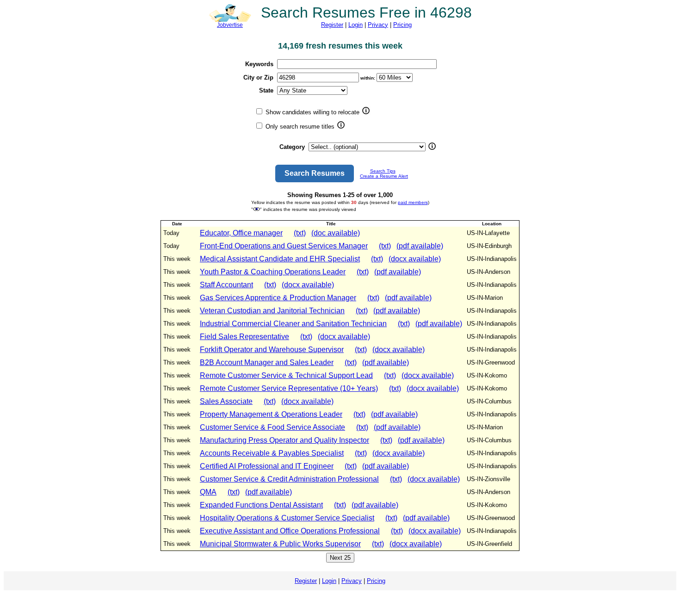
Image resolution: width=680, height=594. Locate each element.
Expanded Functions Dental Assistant (261, 505)
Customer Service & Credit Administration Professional (289, 479)
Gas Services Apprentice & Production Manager (278, 298)
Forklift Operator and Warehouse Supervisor (272, 349)
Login (355, 24)
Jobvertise (230, 25)
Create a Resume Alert (384, 176)
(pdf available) (419, 246)
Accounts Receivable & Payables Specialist (272, 453)
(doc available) (335, 233)
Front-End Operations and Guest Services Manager (284, 246)
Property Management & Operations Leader (271, 414)
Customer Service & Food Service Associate (272, 427)
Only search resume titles (299, 126)
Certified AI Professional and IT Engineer (267, 466)
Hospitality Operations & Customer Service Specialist (287, 518)
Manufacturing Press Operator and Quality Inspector (284, 440)
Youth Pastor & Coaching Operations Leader (273, 272)
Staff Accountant (226, 285)
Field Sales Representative (244, 336)
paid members (413, 202)
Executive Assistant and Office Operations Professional (290, 531)
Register (332, 24)
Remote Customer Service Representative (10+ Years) (289, 388)
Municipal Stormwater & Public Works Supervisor (280, 544)
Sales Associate (226, 401)
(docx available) (415, 259)
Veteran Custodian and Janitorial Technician (272, 311)
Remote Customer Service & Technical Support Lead (286, 375)
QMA (208, 492)
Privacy (378, 24)
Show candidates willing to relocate (311, 112)
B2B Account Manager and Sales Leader (267, 362)
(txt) (300, 233)
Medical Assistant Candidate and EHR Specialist (280, 259)
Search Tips (383, 170)
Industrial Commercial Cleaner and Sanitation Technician (293, 324)
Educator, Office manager (241, 233)
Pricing (402, 24)
